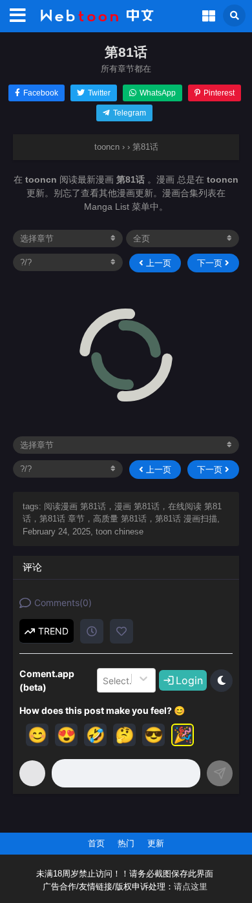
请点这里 (190, 886)
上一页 (157, 263)
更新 (155, 843)
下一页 (211, 263)
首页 (96, 843)
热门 (126, 843)
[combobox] (104, 680)
